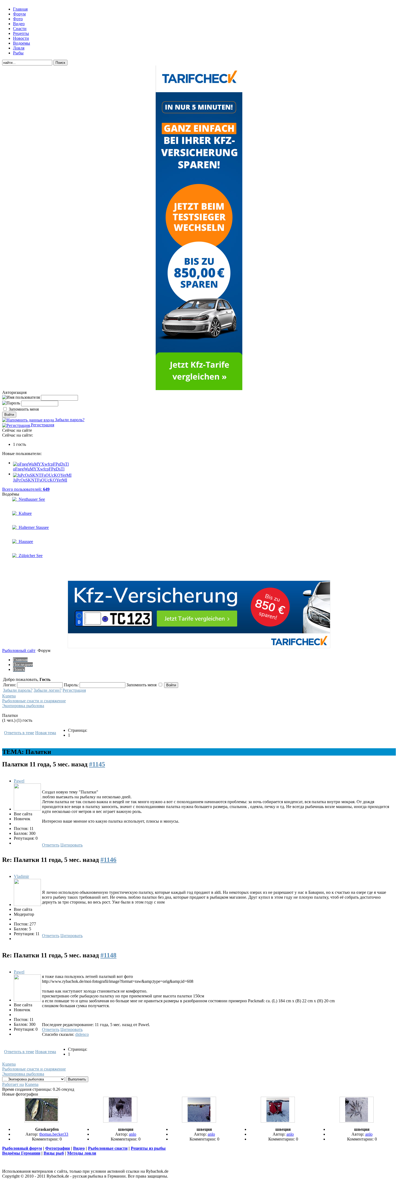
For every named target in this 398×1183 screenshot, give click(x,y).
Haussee (25, 541)
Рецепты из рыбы (148, 1148)
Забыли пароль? (69, 419)
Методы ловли (81, 1153)
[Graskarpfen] (41, 1121)
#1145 (97, 764)
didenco (82, 1034)
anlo (132, 1134)
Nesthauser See (31, 499)
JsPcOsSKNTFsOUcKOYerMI (40, 480)
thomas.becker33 (53, 1134)
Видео (79, 1148)
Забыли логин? (47, 690)
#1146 (108, 859)
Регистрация (42, 425)
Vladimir (21, 876)
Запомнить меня (24, 409)
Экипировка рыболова (23, 705)
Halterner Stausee (33, 527)
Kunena (9, 696)
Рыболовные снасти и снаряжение (34, 700)
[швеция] (120, 1121)
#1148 (108, 955)
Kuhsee (24, 513)
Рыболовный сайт (18, 650)
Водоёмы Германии (21, 1153)
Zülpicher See (30, 555)
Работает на (13, 1084)
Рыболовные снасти (108, 1148)
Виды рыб (54, 1153)
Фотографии (57, 1148)
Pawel (19, 781)
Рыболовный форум (22, 1148)
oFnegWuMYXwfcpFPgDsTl (38, 469)
